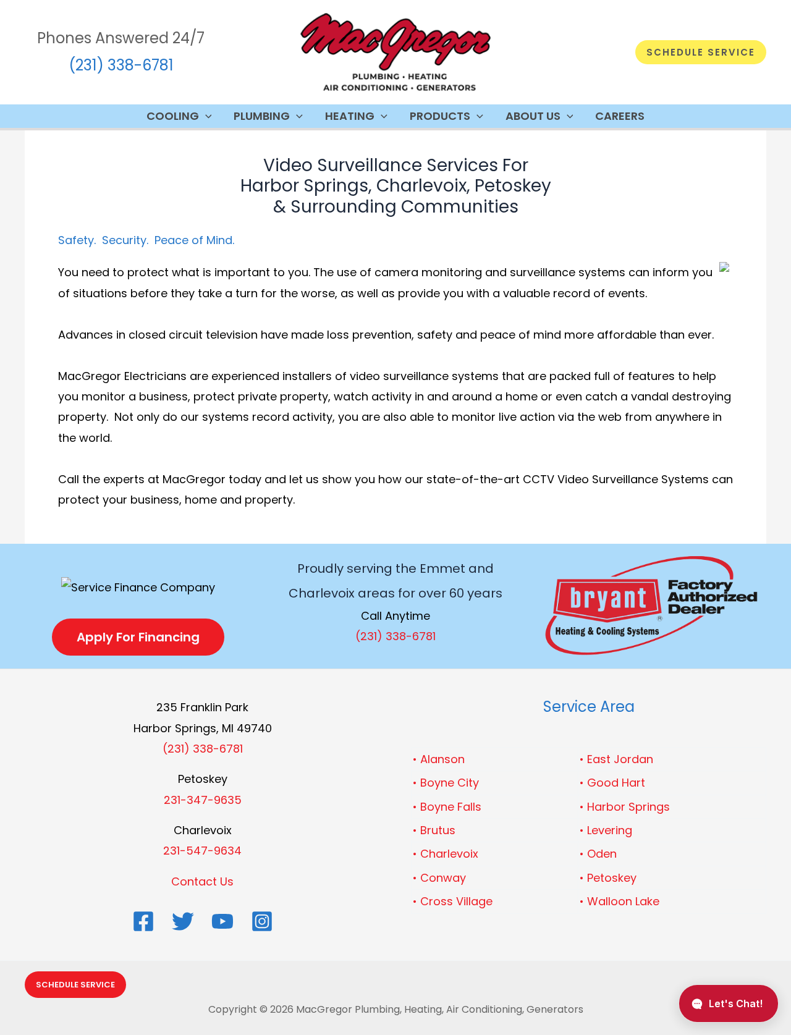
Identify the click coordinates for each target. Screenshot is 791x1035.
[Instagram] (262, 921)
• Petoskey (608, 877)
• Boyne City (446, 782)
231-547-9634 (202, 850)
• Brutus (434, 830)
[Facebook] (143, 921)
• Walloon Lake (619, 901)
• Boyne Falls (447, 806)
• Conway (439, 877)
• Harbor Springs (625, 806)
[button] (700, 52)
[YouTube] (222, 921)
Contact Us (202, 881)
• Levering (606, 830)
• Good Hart (612, 782)
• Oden (598, 853)
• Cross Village (453, 901)
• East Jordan (616, 759)
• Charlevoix (445, 853)
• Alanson (439, 759)
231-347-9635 (203, 800)
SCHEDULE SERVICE (75, 985)
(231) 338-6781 (121, 65)
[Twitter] (183, 921)
